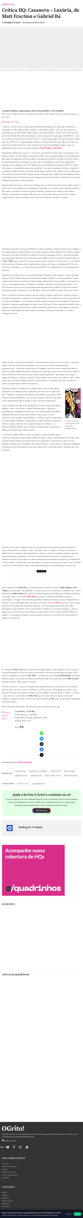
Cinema (4, 1195)
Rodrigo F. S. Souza (12, 22)
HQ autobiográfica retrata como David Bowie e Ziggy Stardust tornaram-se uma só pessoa (55, 993)
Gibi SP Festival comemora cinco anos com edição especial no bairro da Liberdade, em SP (44, 578)
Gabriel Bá (36, 776)
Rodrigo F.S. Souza (12, 122)
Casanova (20, 771)
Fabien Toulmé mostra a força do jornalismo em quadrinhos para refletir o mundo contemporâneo (54, 983)
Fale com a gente (25, 762)
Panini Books (70, 776)
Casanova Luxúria (38, 771)
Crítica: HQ (8, 4)
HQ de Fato (6, 1206)
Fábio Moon (21, 776)
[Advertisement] (41, 1025)
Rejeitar (68, 1214)
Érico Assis (69, 771)
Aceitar (77, 1214)
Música (4, 1192)
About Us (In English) (9, 1166)
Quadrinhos (23, 573)
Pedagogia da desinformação (12, 963)
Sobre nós (5, 1163)
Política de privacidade (10, 1175)
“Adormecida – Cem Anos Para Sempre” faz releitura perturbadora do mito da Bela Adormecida (53, 1004)
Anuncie (4, 1169)
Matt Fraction (53, 776)
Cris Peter (56, 771)
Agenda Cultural (7, 1201)
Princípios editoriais (9, 1172)
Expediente (6, 1178)
